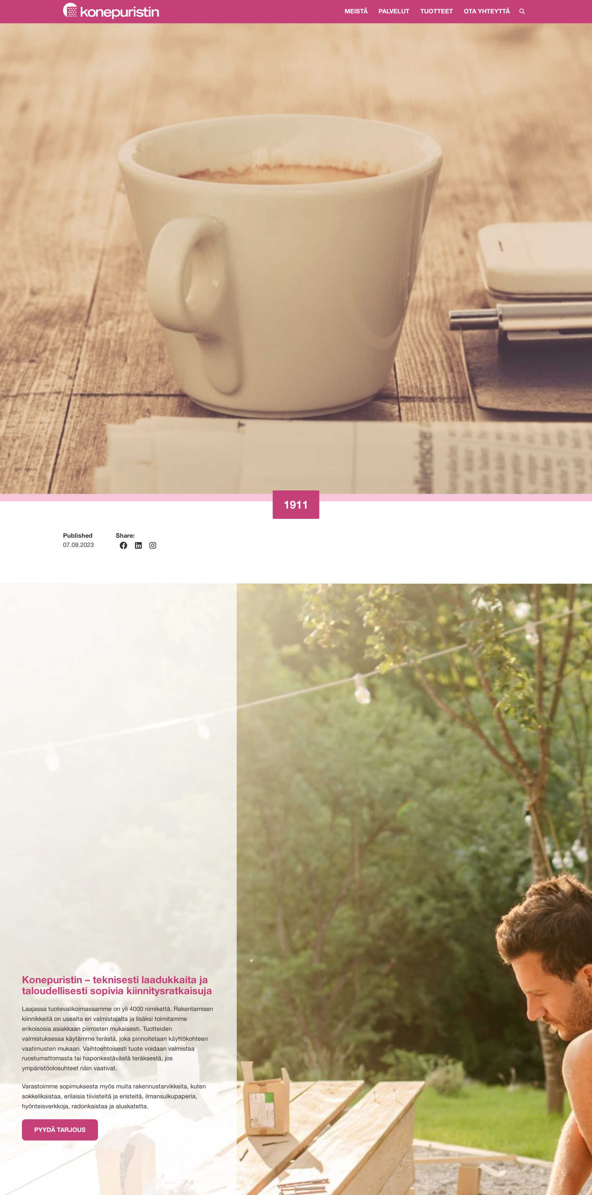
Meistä (356, 11)
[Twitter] (152, 545)
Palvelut (394, 11)
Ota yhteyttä (487, 11)
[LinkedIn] (138, 545)
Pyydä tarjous (60, 1129)
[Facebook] (123, 545)
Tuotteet (436, 11)
